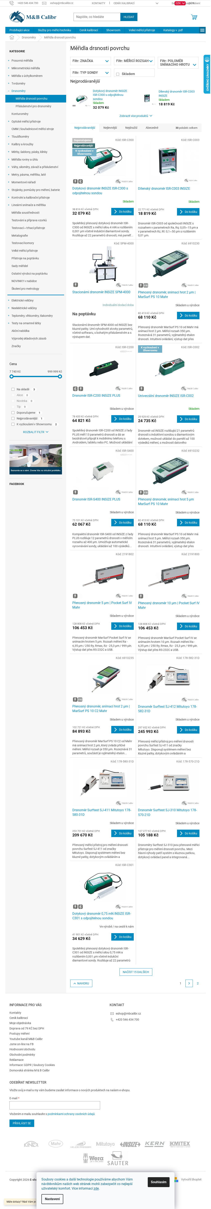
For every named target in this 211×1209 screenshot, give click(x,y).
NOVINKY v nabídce (24, 281)
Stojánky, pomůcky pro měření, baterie (36, 190)
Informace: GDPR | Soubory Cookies (32, 1065)
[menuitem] (19, 30)
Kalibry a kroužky (22, 144)
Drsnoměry (19, 91)
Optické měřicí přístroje (26, 121)
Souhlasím (158, 1182)
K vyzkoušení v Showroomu (37, 424)
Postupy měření (19, 1033)
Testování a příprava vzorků (29, 220)
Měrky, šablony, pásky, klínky (29, 152)
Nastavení (52, 1199)
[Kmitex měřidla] (179, 1144)
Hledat (129, 17)
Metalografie (20, 235)
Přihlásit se (22, 1123)
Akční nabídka (20, 330)
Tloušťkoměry (20, 136)
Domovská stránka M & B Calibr (29, 1070)
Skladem (128, 74)
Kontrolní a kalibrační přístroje (31, 197)
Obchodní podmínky (22, 1054)
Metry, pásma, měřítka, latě (29, 174)
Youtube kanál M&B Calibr (26, 1039)
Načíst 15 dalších (136, 972)
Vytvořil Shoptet (191, 1179)
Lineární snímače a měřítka (29, 205)
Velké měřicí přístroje (25, 250)
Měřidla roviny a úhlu (25, 159)
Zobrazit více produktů (134, 116)
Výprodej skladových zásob (29, 338)
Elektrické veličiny (23, 300)
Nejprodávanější (29, 418)
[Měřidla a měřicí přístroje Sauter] (118, 1158)
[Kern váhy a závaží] (155, 1144)
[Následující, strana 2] (189, 983)
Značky (16, 346)
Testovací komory (23, 243)
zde (96, 1188)
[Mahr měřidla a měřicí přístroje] (56, 1144)
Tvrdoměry (18, 83)
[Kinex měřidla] (31, 1144)
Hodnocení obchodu (22, 1049)
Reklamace (16, 1059)
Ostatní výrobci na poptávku (30, 273)
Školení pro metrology (25, 288)
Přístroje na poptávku (25, 258)
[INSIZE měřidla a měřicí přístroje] (130, 1144)
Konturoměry (20, 114)
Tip (21, 406)
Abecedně (152, 127)
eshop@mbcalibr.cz (128, 1013)
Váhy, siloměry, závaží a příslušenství (35, 167)
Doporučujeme (28, 412)
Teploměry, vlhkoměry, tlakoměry (32, 315)
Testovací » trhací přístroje (28, 228)
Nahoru (83, 983)
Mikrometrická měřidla (26, 68)
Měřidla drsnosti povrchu (31, 98)
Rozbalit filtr (33, 432)
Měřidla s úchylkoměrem (27, 75)
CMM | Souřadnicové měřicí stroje (33, 129)
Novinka (24, 401)
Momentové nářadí (24, 182)
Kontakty (98, 3)
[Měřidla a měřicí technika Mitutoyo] (105, 1144)
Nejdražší (131, 127)
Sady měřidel (20, 266)
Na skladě (26, 389)
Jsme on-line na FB (21, 1044)
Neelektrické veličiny (24, 308)
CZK (178, 3)
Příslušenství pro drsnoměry (33, 106)
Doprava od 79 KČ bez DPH (26, 1028)
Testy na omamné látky (26, 323)
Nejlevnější (110, 127)
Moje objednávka (20, 1023)
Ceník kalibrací (124, 3)
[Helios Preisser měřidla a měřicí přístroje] (80, 1144)
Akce (22, 395)
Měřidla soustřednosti (25, 212)
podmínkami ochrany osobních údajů (71, 1114)
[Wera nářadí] (93, 1158)
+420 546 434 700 (127, 1019)
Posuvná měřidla (22, 60)
